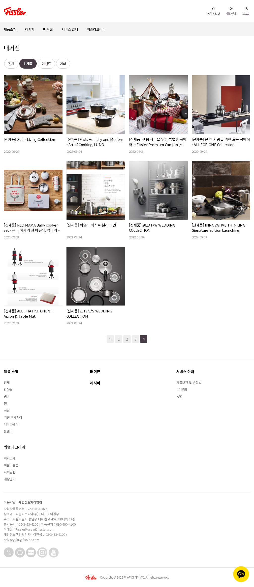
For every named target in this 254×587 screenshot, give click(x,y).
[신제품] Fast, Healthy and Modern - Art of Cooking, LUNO (94, 142)
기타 (63, 63)
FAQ (179, 396)
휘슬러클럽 (11, 464)
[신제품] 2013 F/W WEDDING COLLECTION (152, 227)
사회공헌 (9, 471)
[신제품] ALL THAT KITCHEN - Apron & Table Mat (28, 313)
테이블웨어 (11, 424)
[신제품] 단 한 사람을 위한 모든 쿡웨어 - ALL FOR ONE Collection (221, 142)
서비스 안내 (70, 29)
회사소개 (9, 458)
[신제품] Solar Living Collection (29, 139)
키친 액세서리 (13, 417)
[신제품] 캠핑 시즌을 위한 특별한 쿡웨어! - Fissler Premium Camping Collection (157, 142)
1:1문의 (181, 389)
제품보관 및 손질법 (188, 382)
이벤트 (46, 63)
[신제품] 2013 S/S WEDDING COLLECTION (89, 313)
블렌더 (8, 431)
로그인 (246, 13)
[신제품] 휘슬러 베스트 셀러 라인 (91, 225)
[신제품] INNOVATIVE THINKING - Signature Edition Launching (219, 227)
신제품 (28, 63)
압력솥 (8, 389)
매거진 (48, 29)
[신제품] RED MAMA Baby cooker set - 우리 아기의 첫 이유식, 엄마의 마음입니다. (32, 227)
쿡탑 (6, 410)
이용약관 (10, 502)
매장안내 (231, 13)
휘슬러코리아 (96, 29)
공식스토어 (213, 13)
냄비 (6, 396)
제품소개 (10, 29)
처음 (110, 339)
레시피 (29, 29)
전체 (11, 63)
